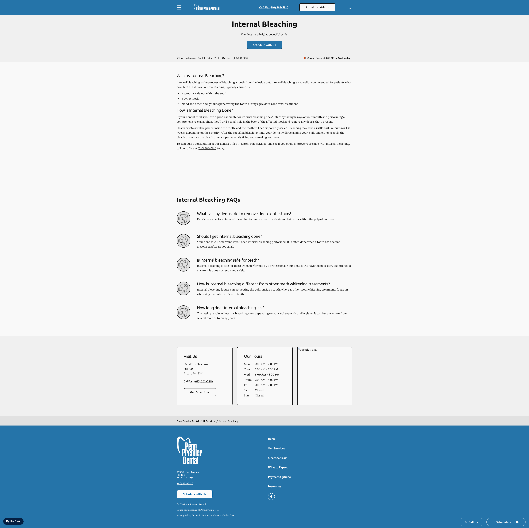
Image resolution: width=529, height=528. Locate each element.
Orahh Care (228, 515)
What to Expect (278, 467)
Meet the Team (277, 458)
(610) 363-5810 (240, 58)
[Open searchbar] (349, 7)
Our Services (276, 448)
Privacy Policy (184, 515)
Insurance (274, 486)
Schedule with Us (317, 7)
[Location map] (325, 376)
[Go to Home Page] (206, 7)
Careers (217, 515)
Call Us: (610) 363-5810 (273, 7)
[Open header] (180, 7)
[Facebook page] (271, 496)
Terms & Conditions (202, 515)
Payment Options (279, 477)
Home (272, 439)
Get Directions (200, 392)
